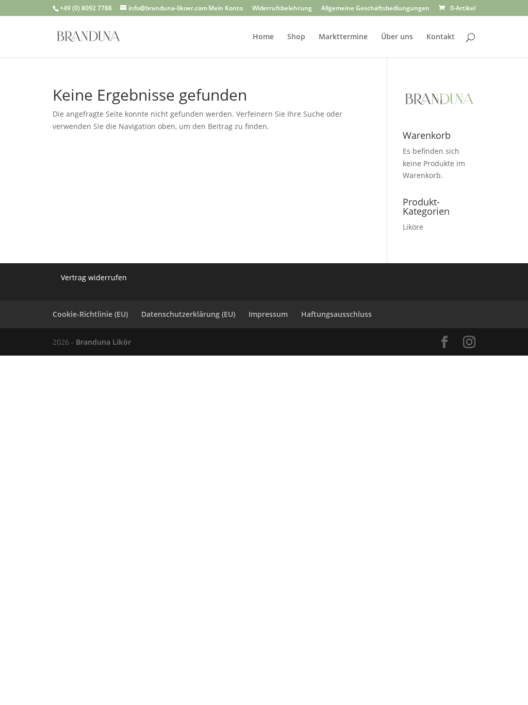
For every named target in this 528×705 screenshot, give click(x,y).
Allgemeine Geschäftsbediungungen (375, 8)
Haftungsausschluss (336, 314)
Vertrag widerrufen (94, 277)
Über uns (397, 37)
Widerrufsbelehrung (282, 8)
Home (263, 37)
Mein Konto (225, 8)
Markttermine (343, 37)
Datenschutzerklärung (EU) (188, 314)
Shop (296, 37)
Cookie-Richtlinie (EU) (90, 314)
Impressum (268, 314)
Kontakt (440, 37)
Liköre (413, 227)
